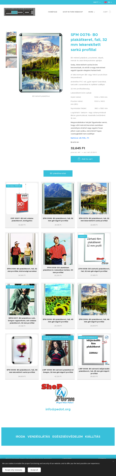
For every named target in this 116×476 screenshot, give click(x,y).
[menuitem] (54, 12)
